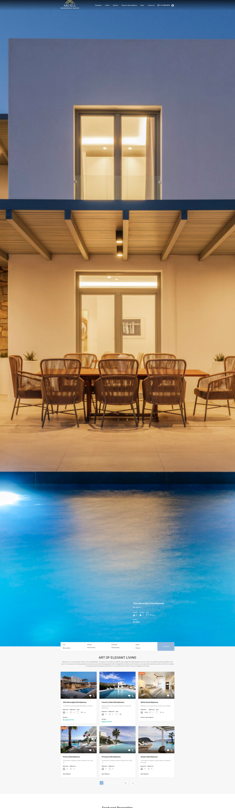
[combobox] (73, 648)
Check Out (114, 644)
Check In (89, 644)
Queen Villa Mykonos (149, 757)
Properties (98, 5)
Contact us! (151, 5)
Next (125, 783)
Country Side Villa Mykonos (113, 702)
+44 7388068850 (165, 5)
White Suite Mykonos (149, 702)
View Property (79, 693)
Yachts (107, 5)
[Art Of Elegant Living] (70, 8)
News (142, 5)
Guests (137, 644)
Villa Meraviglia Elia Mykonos (75, 702)
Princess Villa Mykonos (145, 612)
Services (115, 5)
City (64, 644)
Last (133, 783)
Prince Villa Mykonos (71, 757)
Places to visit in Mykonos (129, 5)
